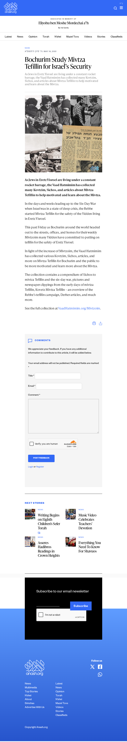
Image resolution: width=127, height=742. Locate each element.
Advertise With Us (34, 707)
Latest (8, 37)
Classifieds (116, 37)
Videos (88, 37)
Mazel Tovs (72, 37)
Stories (101, 37)
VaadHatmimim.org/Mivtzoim (79, 308)
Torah (45, 37)
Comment (34, 395)
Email (31, 386)
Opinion (33, 37)
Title (31, 376)
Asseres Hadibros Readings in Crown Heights (49, 549)
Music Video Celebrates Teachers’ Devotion (87, 521)
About (28, 699)
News (20, 37)
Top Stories (31, 691)
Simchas (29, 703)
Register (40, 467)
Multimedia (31, 688)
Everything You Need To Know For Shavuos (90, 547)
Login (30, 467)
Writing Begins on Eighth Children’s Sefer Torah (49, 521)
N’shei (58, 37)
